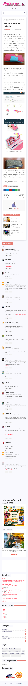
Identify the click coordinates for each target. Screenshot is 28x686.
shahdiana (8, 283)
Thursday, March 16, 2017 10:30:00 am (13, 348)
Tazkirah (22, 653)
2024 (4, 619)
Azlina (7, 382)
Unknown (8, 413)
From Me (4, 651)
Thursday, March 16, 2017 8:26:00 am (13, 250)
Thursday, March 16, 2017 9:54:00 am (13, 323)
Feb (4, 616)
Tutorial (7, 656)
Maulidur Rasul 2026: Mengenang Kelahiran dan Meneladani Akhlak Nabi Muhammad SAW (13, 581)
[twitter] (15, 8)
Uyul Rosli (8, 306)
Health (9, 651)
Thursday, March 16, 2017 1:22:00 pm (13, 404)
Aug (4, 610)
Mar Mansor (8, 359)
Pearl (23, 651)
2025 (4, 612)
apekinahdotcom (10, 249)
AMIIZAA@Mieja (9, 392)
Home (5, 19)
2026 (4, 609)
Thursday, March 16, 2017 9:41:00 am (13, 307)
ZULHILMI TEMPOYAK (11, 322)
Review (17, 653)
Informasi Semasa (16, 651)
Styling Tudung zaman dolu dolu (9, 594)
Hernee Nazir (9, 463)
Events (19, 648)
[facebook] (12, 8)
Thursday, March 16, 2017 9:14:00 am (13, 284)
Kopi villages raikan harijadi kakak (10, 598)
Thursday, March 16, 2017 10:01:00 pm (13, 428)
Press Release (5, 653)
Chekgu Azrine (9, 372)
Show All (4, 601)
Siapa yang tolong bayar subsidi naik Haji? (12, 590)
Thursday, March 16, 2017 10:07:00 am (13, 337)
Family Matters (14, 634)
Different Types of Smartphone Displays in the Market (17, 232)
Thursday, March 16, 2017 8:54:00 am (13, 274)
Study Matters (14, 636)
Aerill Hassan (9, 403)
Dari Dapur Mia (12, 648)
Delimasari (8, 442)
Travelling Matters (14, 638)
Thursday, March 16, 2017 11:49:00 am (13, 394)
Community (4, 648)
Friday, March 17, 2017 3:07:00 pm (12, 454)
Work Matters (14, 641)
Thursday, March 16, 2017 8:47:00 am (13, 261)
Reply (7, 255)
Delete (10, 255)
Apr (4, 613)
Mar (4, 615)
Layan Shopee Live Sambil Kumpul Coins (17, 219)
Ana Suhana (8, 335)
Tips (3, 656)
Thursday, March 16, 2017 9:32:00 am (13, 297)
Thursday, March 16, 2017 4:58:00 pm (13, 414)
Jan (4, 617)
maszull (7, 426)
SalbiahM (7, 296)
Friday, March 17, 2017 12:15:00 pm (12, 444)
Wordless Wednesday (15, 656)
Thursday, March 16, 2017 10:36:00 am (13, 360)
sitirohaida (8, 259)
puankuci (8, 347)
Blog (22, 683)
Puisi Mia (12, 653)
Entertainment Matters (11, 19)
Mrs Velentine (9, 452)
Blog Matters (14, 629)
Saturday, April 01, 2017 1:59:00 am (12, 464)
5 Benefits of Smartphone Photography (16, 225)
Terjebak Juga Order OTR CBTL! (9, 586)
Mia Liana (7, 29)
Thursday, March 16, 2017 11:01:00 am (13, 373)
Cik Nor (7, 272)
